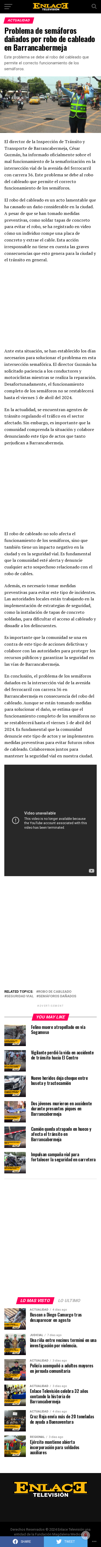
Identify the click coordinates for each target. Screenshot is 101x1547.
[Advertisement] (50, 307)
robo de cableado (54, 992)
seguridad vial (20, 996)
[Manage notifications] (85, 1535)
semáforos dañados (57, 996)
